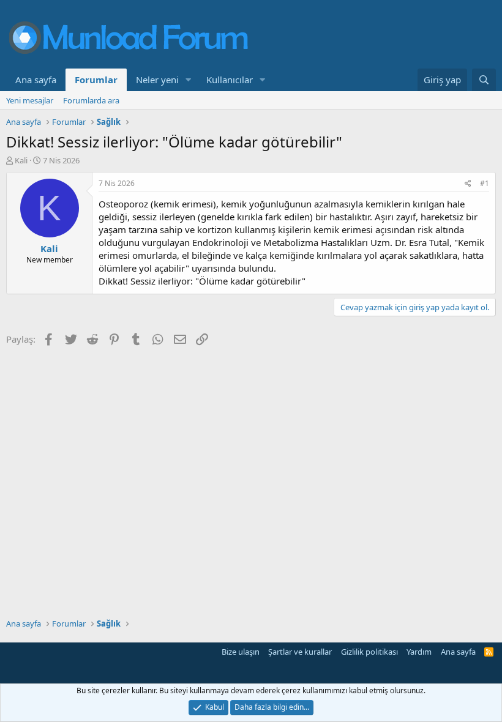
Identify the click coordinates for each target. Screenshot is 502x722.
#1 (484, 183)
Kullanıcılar (229, 79)
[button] (188, 80)
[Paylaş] (468, 184)
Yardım (419, 651)
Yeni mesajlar (29, 100)
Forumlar (96, 79)
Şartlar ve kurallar (300, 651)
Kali (21, 160)
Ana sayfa (35, 79)
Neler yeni (157, 79)
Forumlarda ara (91, 100)
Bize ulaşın (241, 651)
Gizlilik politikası (369, 651)
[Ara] (484, 80)
